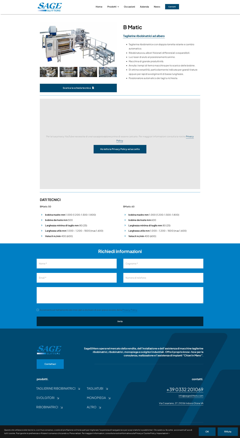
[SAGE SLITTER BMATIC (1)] (78, 23)
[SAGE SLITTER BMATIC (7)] (108, 72)
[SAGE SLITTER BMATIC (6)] (88, 72)
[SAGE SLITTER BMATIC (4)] (49, 72)
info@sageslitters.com (191, 395)
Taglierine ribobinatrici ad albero (144, 36)
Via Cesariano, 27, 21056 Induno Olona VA (181, 403)
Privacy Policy (129, 309)
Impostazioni (162, 433)
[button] (42, 72)
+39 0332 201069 (185, 389)
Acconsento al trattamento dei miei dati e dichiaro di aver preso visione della (88, 309)
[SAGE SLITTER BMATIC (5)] (69, 72)
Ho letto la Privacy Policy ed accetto (120, 149)
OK (207, 431)
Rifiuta (227, 431)
